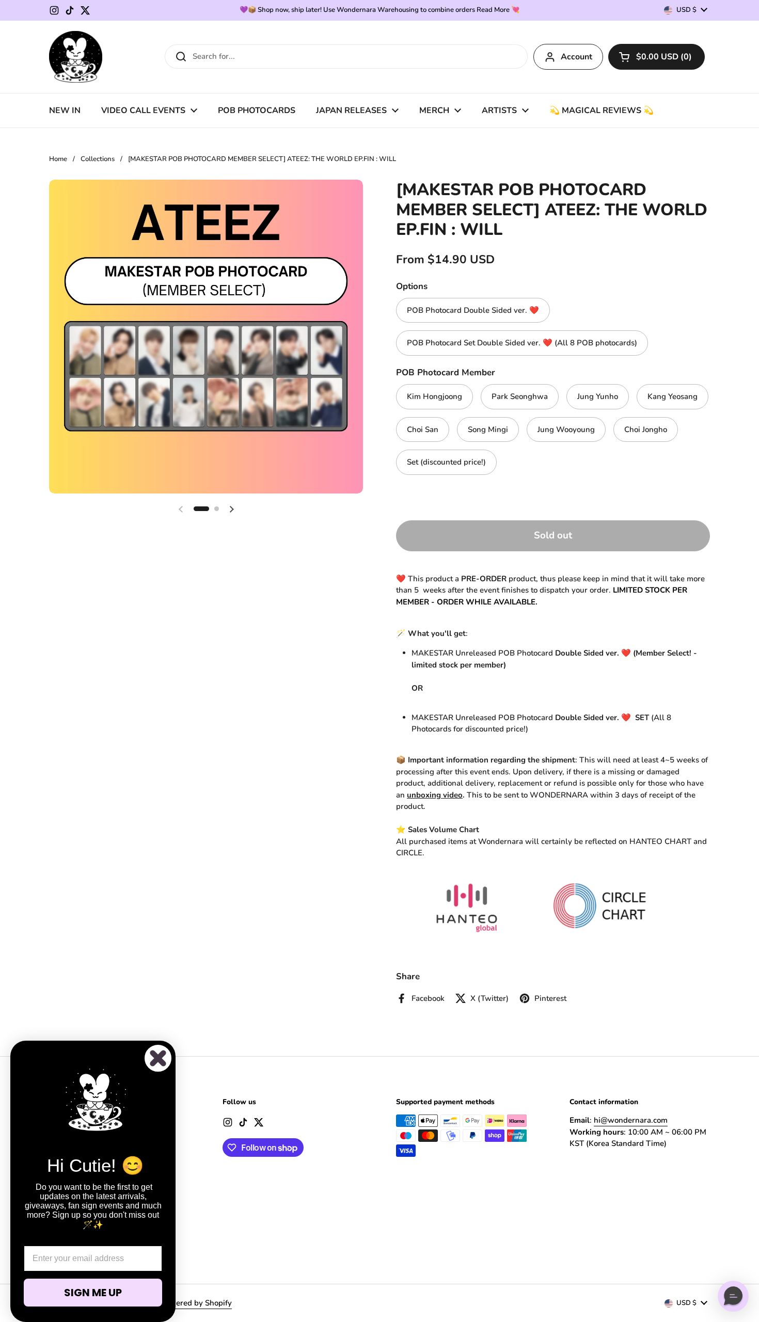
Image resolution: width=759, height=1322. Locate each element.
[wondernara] (75, 57)
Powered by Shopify (196, 1303)
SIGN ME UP (93, 1292)
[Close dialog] (158, 1058)
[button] (656, 57)
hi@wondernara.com (631, 1120)
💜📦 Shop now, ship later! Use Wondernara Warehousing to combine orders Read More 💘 (379, 10)
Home (58, 159)
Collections (98, 159)
